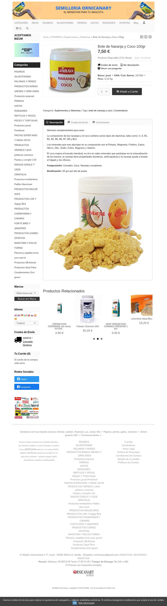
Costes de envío (109, 65)
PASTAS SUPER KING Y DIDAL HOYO (25, 137)
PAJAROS (48, 23)
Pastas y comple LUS (25, 159)
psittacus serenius (23, 155)
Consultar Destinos (28, 343)
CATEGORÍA (21, 23)
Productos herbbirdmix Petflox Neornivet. (26, 182)
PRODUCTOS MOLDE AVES (26, 191)
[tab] (54, 122)
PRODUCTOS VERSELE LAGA (22, 147)
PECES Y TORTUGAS (25, 120)
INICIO (35, 23)
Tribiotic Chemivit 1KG (87, 326)
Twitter (23, 379)
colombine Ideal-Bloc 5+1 (144, 318)
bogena (33, 445)
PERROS (82, 23)
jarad (108, 75)
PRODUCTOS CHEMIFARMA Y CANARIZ (22, 213)
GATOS (95, 23)
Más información (86, 603)
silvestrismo (29, 460)
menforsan (32, 453)
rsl (54, 453)
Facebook (25, 387)
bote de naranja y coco (100, 110)
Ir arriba (128, 442)
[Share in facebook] (142, 37)
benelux (25, 445)
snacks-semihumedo (44, 460)
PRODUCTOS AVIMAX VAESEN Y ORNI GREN (26, 89)
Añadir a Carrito (128, 91)
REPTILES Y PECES (25, 115)
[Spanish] (35, 315)
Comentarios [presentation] (102, 122)
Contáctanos (128, 445)
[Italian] (25, 315)
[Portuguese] (28, 315)
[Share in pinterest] (150, 37)
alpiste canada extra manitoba (38, 442)
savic (54, 456)
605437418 (83, 558)
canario (40, 446)
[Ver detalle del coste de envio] (18, 340)
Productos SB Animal (25, 262)
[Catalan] (16, 319)
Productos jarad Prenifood (22, 128)
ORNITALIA (20, 174)
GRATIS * (28, 338)
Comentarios (121, 110)
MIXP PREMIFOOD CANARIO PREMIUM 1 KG (116, 326)
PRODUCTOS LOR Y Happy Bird (25, 201)
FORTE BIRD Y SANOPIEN (22, 226)
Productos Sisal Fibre (25, 267)
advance (22, 442)
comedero (55, 446)
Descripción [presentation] (56, 122)
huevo (21, 449)
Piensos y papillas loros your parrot (26, 255)
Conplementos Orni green (24, 275)
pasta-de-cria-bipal (44, 453)
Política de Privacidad (128, 452)
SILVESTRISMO (65, 23)
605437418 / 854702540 (133, 554)
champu (47, 445)
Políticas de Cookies (128, 462)
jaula (33, 449)
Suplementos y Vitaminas (67, 110)
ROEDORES (108, 23)
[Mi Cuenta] (144, 23)
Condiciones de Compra (128, 455)
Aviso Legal (129, 448)
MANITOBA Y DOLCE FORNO (25, 245)
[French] (19, 315)
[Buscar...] (27, 28)
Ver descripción (131, 65)
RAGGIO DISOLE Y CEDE (24, 167)
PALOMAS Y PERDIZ (25, 81)
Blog (136, 23)
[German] (22, 315)
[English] (15, 315)
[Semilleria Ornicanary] (83, 10)
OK (74, 603)
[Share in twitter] (146, 37)
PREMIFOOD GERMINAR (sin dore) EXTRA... (59, 326)
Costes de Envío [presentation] (79, 122)
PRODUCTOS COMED (26, 233)
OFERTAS (124, 23)
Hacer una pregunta (111, 68)
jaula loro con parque (45, 449)
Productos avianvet (24, 96)
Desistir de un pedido (128, 459)
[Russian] (32, 315)
